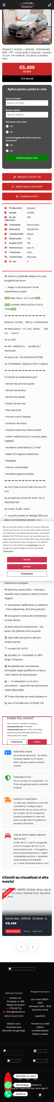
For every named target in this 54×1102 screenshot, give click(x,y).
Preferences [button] (8, 551)
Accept (26, 559)
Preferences (27, 574)
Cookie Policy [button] (32, 545)
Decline (27, 566)
